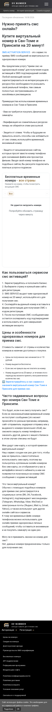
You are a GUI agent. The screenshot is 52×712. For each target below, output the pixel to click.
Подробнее (9, 709)
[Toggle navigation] (46, 4)
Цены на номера (10, 637)
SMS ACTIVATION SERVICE (16, 52)
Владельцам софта (11, 670)
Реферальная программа (14, 665)
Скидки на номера (11, 642)
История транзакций (25, 11)
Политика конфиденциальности (16, 676)
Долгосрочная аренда (13, 646)
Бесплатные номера (12, 656)
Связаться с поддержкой (14, 695)
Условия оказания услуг (13, 689)
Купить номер (9, 11)
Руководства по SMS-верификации (18, 650)
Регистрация (26, 630)
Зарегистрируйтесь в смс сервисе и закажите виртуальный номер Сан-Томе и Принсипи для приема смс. (24, 385)
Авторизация (8, 630)
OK (18, 709)
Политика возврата (11, 685)
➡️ (3, 381)
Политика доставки (11, 680)
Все (10, 194)
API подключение (10, 661)
